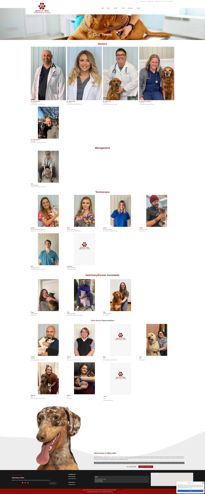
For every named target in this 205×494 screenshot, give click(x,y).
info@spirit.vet (150, 1)
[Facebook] (22, 483)
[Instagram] (25, 483)
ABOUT (108, 8)
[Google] (28, 483)
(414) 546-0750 (72, 478)
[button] (202, 482)
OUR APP (123, 8)
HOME (103, 8)
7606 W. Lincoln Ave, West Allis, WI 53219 (164, 1)
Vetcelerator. (115, 491)
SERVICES (115, 8)
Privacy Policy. (119, 489)
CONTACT (138, 8)
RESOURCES (130, 8)
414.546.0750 (142, 1)
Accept (190, 490)
